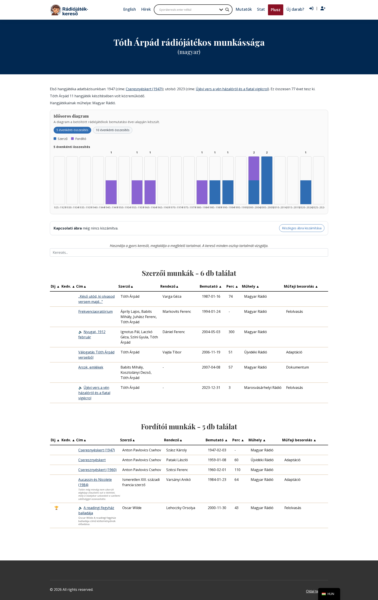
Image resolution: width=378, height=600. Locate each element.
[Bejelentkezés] (311, 8)
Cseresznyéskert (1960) (97, 469)
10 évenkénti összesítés (113, 130)
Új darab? (295, 9)
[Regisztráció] (323, 8)
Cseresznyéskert (92, 459)
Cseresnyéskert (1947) (144, 89)
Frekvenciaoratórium (95, 311)
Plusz (275, 9)
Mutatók (244, 9)
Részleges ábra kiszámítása (302, 228)
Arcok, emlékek (90, 367)
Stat (261, 9)
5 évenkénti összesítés (72, 130)
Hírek (146, 9)
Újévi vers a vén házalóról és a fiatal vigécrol (232, 89)
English (129, 9)
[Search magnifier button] (227, 10)
